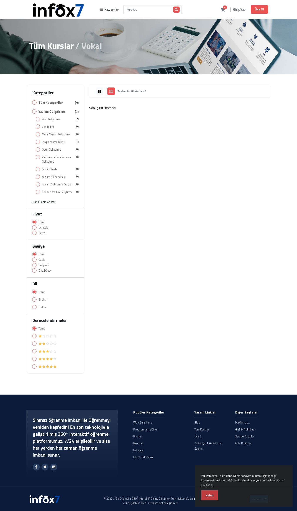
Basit (41, 260)
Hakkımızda (242, 422)
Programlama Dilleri (53, 142)
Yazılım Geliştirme (51, 111)
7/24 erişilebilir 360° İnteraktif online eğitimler (150, 503)
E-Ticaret (138, 450)
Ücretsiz (43, 227)
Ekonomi (138, 443)
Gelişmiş (43, 265)
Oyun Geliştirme (51, 150)
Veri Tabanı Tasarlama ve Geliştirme (56, 159)
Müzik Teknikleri (143, 457)
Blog (197, 422)
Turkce (42, 307)
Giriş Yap (239, 9)
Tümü (41, 222)
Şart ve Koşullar (244, 436)
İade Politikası (243, 443)
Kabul (210, 495)
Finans (137, 436)
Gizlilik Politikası (245, 429)
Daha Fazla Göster (43, 202)
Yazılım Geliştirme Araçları (57, 184)
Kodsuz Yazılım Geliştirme (57, 192)
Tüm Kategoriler (50, 103)
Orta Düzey (45, 271)
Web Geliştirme (51, 119)
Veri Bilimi (48, 127)
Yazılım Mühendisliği (54, 177)
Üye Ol (259, 9)
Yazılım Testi (49, 169)
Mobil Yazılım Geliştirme (56, 134)
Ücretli (42, 233)
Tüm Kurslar (51, 45)
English (42, 300)
